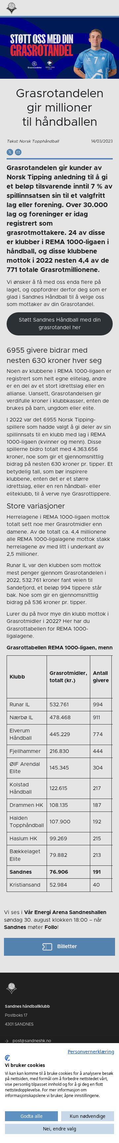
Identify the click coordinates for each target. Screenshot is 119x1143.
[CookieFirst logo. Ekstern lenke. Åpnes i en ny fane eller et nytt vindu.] (7, 1058)
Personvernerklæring (91, 1051)
